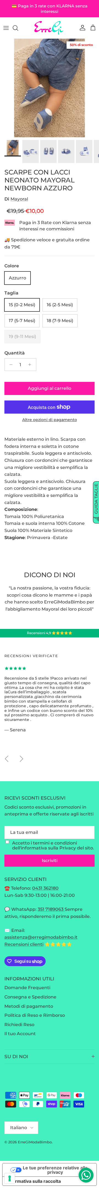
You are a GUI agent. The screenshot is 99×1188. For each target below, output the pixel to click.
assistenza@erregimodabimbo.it (41, 937)
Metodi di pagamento (28, 1006)
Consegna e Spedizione (30, 997)
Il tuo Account (20, 1033)
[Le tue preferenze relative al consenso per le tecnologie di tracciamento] (9, 1178)
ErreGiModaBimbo (35, 1142)
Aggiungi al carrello (49, 388)
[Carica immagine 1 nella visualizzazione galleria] (49, 88)
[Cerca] (18, 28)
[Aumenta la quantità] (31, 365)
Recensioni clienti (23, 944)
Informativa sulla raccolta (34, 1181)
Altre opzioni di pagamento (49, 419)
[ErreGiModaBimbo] (49, 28)
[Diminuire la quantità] (9, 365)
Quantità (14, 353)
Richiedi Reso (19, 1024)
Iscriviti (49, 860)
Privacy (67, 848)
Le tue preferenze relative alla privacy (55, 1170)
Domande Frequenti (27, 987)
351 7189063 (51, 909)
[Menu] (6, 28)
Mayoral (19, 199)
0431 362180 (45, 888)
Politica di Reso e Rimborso (34, 1015)
